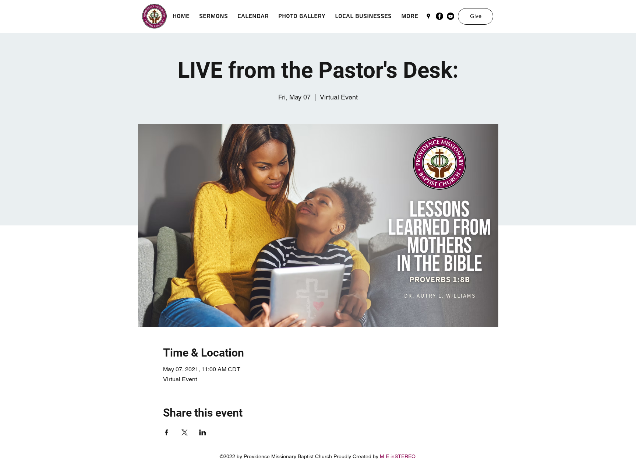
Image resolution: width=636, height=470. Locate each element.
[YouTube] (450, 16)
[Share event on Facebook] (166, 432)
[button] (213, 16)
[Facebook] (439, 16)
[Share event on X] (184, 432)
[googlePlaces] (428, 16)
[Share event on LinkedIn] (202, 432)
